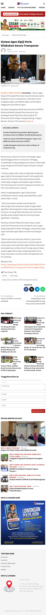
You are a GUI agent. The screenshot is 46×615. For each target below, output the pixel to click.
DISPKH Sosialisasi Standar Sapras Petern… (23, 470)
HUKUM (29, 486)
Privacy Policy (5, 566)
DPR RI (4, 276)
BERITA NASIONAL (20, 475)
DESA (21, 454)
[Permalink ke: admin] (3, 50)
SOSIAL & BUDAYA (14, 456)
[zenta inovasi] (23, 3)
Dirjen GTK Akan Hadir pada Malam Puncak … (19, 450)
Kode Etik (4, 560)
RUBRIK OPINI (36, 454)
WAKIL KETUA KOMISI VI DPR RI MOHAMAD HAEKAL (20, 280)
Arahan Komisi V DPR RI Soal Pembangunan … (27, 480)
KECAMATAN (40, 465)
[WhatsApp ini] (42, 289)
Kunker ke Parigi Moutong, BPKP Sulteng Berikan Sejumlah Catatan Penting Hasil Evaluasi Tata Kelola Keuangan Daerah (34, 325)
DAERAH (8, 448)
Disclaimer (4, 557)
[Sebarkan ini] (26, 289)
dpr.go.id (29, 121)
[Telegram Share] (37, 289)
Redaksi (3, 570)
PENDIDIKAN (16, 448)
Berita (3, 448)
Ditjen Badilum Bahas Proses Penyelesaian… (21, 489)
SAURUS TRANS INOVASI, (11, 93)
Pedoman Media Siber (8, 563)
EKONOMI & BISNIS (30, 465)
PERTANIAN (27, 454)
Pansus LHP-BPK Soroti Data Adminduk (11, 298)
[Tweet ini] (31, 289)
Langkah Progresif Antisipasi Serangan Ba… (25, 459)
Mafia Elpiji (14, 276)
